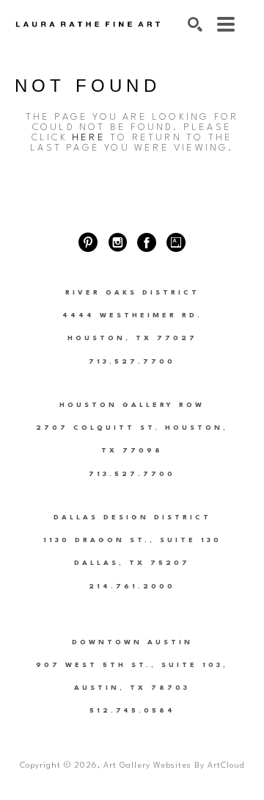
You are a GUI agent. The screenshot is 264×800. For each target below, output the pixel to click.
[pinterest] (88, 242)
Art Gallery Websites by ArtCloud (173, 766)
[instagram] (117, 242)
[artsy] (176, 242)
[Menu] (226, 24)
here (89, 138)
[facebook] (146, 242)
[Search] (195, 24)
